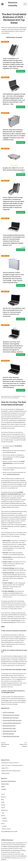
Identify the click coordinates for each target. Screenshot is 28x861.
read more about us (9, 622)
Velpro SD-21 (4, 768)
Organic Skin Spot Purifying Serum (10, 771)
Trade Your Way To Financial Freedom (12, 765)
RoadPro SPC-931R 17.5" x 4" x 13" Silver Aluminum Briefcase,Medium (14, 169)
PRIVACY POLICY (6, 829)
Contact (3, 789)
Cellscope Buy (5, 773)
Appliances (4, 810)
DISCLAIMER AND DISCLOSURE (9, 831)
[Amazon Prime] (23, 172)
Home (3, 794)
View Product (20, 71)
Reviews (3, 797)
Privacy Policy (5, 784)
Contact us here (15, 620)
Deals (2, 802)
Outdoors (4, 821)
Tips (3, 813)
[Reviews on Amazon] (14, 165)
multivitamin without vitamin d (10, 763)
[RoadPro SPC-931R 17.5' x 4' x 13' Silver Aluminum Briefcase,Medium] (14, 157)
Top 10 (3, 807)
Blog (2, 799)
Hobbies (4, 818)
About (3, 786)
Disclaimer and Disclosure (8, 781)
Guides (3, 805)
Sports (3, 815)
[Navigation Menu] (25, 4)
